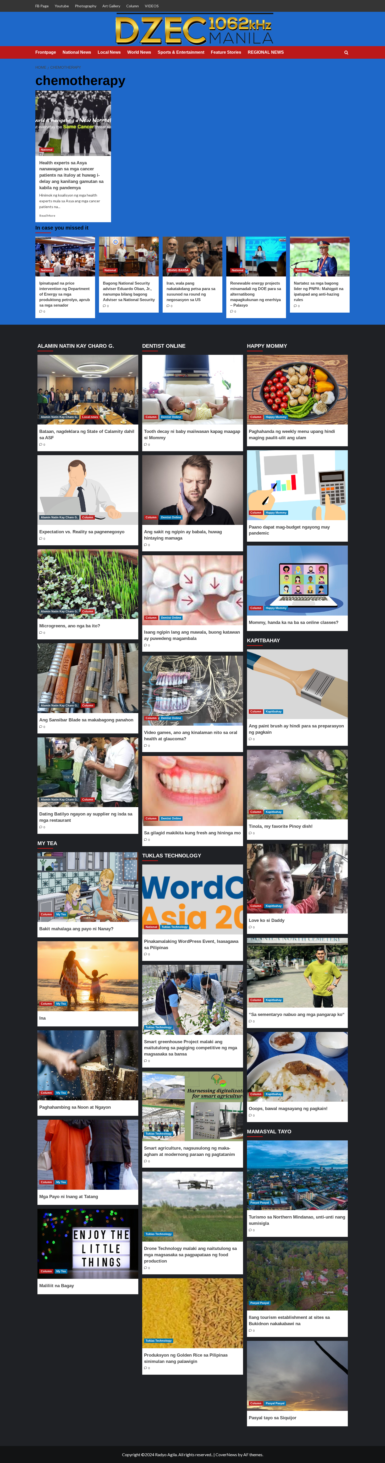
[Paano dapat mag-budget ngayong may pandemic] (297, 485)
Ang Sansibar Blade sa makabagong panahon (86, 719)
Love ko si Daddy (266, 920)
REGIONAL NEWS (266, 52)
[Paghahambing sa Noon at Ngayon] (87, 1065)
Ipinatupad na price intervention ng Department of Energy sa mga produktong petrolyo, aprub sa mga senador (64, 294)
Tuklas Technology (175, 926)
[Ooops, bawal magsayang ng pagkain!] (297, 1067)
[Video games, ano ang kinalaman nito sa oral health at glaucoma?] (192, 691)
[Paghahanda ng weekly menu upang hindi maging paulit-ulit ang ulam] (297, 390)
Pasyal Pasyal (259, 1202)
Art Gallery (111, 6)
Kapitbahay (274, 711)
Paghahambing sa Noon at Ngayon (75, 1107)
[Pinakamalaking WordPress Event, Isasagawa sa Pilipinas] (192, 899)
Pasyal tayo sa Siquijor (272, 1417)
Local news (90, 416)
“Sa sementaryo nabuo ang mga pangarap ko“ (297, 1014)
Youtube (62, 6)
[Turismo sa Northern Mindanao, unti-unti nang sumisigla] (297, 1175)
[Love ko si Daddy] (297, 879)
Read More (47, 215)
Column (132, 6)
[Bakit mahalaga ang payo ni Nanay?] (87, 887)
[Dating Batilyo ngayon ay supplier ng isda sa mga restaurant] (87, 772)
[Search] (346, 52)
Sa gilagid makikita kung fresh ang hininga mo (192, 832)
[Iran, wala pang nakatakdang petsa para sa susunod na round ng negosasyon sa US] (192, 256)
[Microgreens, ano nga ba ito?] (87, 584)
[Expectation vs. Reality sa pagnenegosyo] (87, 490)
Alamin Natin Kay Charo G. (59, 416)
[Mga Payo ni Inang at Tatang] (87, 1155)
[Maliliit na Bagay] (87, 1244)
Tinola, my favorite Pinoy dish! (281, 826)
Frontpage (45, 52)
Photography (85, 6)
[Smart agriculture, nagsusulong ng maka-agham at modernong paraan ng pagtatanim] (192, 1106)
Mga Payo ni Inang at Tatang (68, 1196)
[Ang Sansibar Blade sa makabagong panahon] (87, 678)
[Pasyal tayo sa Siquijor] (297, 1376)
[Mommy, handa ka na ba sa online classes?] (297, 581)
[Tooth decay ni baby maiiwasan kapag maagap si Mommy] (192, 390)
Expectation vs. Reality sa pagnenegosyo (81, 531)
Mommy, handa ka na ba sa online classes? (293, 622)
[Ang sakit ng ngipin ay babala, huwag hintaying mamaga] (192, 490)
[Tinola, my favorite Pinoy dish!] (297, 785)
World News (139, 52)
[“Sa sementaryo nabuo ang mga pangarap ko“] (297, 973)
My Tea (61, 914)
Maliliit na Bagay (56, 1285)
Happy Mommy (276, 416)
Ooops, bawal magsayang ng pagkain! (288, 1108)
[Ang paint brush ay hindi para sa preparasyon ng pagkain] (297, 684)
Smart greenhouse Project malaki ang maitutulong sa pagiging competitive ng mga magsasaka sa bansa (190, 1048)
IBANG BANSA (178, 270)
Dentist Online (171, 416)
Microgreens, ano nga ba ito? (69, 625)
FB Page (42, 6)
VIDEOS (152, 6)
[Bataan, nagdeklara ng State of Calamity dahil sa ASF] (87, 390)
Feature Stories (226, 52)
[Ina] (87, 976)
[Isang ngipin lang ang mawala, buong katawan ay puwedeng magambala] (192, 590)
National (46, 149)
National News (77, 52)
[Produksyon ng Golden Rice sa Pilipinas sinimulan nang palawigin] (192, 1313)
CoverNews (226, 1454)
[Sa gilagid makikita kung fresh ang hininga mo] (192, 791)
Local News (109, 52)
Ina (42, 1018)
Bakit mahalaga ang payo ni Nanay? (76, 928)
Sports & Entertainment (181, 52)
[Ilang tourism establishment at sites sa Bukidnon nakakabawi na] (297, 1276)
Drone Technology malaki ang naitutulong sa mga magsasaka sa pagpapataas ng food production (190, 1255)
